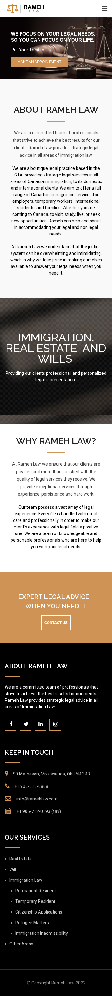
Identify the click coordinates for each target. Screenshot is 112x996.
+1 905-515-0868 (31, 786)
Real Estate (20, 858)
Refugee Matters (32, 922)
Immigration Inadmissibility (41, 933)
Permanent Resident (35, 890)
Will (12, 869)
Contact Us (56, 623)
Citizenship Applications (38, 911)
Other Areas (21, 943)
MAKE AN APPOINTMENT (39, 62)
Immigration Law (25, 880)
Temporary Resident (35, 901)
